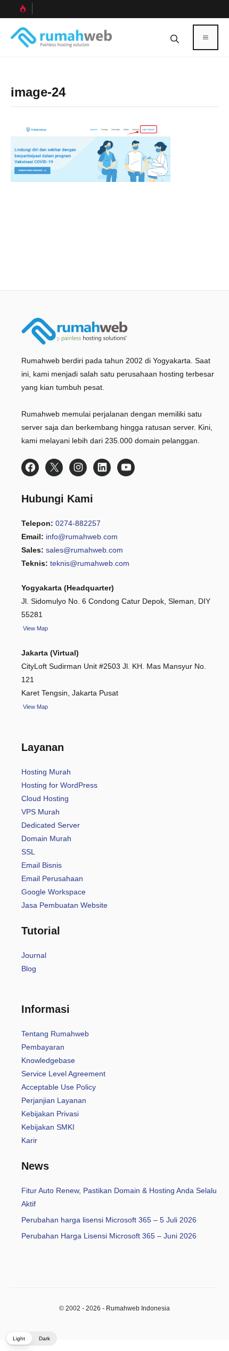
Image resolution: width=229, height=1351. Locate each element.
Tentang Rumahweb (55, 1033)
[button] (174, 37)
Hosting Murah (46, 772)
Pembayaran (42, 1047)
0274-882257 (78, 523)
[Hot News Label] (21, 8)
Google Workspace (53, 892)
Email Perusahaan (52, 878)
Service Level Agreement (63, 1073)
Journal (33, 955)
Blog (28, 968)
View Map (34, 707)
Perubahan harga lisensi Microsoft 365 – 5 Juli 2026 (109, 1220)
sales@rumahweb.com (84, 550)
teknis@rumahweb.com (89, 563)
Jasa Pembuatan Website (64, 905)
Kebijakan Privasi (50, 1113)
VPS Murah (40, 812)
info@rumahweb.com (82, 536)
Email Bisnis (41, 865)
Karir (29, 1140)
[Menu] (205, 37)
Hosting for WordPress (59, 785)
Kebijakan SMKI (48, 1127)
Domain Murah (46, 838)
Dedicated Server (50, 825)
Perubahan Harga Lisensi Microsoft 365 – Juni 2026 (109, 1236)
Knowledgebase (48, 1060)
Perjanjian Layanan (53, 1100)
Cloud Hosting (45, 798)
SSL (28, 852)
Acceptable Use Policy (58, 1087)
